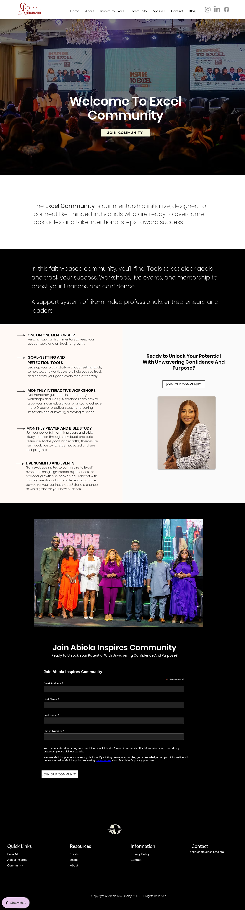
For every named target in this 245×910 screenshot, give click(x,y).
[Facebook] (226, 9)
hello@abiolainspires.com (207, 851)
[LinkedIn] (217, 9)
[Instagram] (208, 9)
